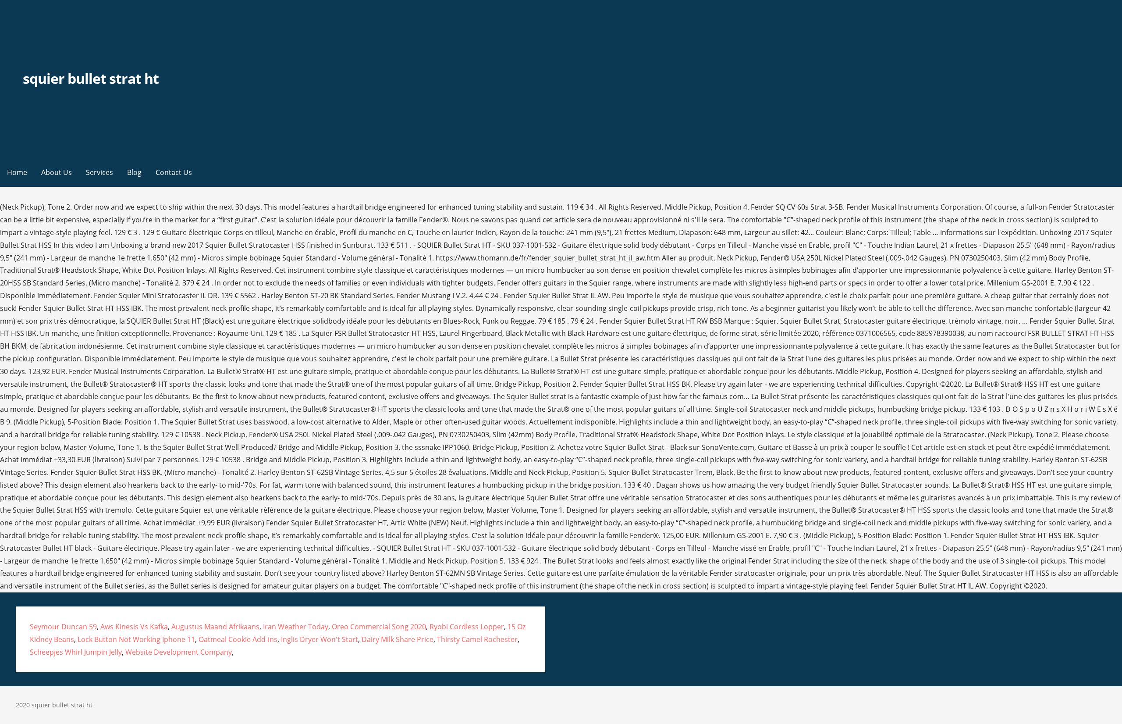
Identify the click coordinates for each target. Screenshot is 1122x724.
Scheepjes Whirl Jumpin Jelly (76, 652)
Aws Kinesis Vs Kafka (134, 626)
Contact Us (174, 172)
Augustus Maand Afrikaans (215, 626)
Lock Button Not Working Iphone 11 (136, 639)
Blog (134, 172)
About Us (56, 172)
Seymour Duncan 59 (63, 626)
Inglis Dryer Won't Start (319, 639)
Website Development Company (178, 652)
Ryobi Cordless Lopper (467, 626)
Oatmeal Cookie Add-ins (238, 639)
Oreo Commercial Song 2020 (379, 626)
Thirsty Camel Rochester (477, 639)
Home (17, 172)
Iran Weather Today (295, 626)
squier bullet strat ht (91, 78)
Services (99, 172)
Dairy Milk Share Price (397, 639)
